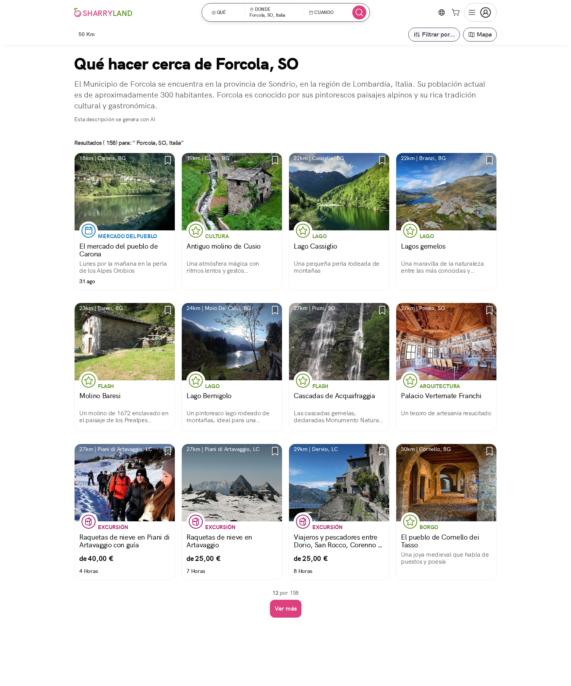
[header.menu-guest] (480, 12)
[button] (226, 12)
